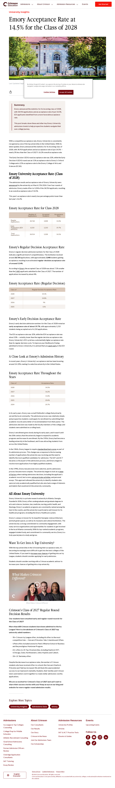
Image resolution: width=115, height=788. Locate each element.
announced (13, 185)
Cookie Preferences (48, 771)
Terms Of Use (36, 771)
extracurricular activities (41, 477)
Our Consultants (37, 725)
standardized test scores (47, 449)
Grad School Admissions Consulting (12, 743)
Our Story (34, 732)
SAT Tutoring (8, 761)
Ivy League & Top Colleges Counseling (13, 726)
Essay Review (8, 765)
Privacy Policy (60, 771)
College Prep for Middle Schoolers (12, 732)
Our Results (35, 728)
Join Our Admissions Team (41, 740)
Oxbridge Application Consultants (11, 756)
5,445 (17, 271)
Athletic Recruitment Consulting (15, 738)
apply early (52, 346)
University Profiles (65, 725)
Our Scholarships (37, 744)
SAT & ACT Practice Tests (68, 732)
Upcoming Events (92, 725)
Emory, (22, 268)
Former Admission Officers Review (13, 749)
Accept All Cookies (66, 92)
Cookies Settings (49, 92)
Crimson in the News (39, 736)
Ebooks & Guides (65, 736)
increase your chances (39, 553)
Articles (61, 728)
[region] (58, 88)
